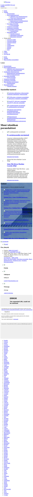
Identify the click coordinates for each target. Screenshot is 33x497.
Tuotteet (6, 12)
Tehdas (9, 44)
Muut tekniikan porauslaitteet (14, 29)
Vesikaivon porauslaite (12, 26)
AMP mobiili (14, 257)
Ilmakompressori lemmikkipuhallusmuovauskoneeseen (16, 120)
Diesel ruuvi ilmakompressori (17, 18)
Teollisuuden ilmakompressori (14, 19)
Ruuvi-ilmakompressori (13, 15)
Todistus (9, 47)
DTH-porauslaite (14, 25)
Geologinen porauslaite (13, 28)
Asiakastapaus (10, 45)
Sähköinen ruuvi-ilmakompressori (18, 16)
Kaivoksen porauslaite (12, 23)
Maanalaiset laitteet (12, 32)
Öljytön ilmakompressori (16, 22)
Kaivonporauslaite (8, 262)
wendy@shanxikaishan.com (11, 280)
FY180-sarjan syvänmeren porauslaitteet (17, 98)
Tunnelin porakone (15, 34)
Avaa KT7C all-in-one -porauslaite (16, 102)
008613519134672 (13, 250)
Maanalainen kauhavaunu (16, 35)
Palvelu (9, 48)
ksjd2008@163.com (15, 252)
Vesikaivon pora (17, 260)
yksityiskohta (15, 156)
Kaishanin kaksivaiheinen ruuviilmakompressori (13, 113)
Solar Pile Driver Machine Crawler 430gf (15, 165)
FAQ (8, 49)
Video (5, 51)
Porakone (24, 260)
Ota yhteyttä (7, 54)
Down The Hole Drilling (10, 259)
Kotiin (5, 10)
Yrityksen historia (11, 42)
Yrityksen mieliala (11, 41)
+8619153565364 (8, 293)
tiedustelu (9, 156)
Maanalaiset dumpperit (16, 36)
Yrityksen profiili (11, 39)
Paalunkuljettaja (14, 31)
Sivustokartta (7, 257)
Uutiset (5, 52)
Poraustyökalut (11, 13)
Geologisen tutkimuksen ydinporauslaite (17, 94)
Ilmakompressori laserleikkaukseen (19, 21)
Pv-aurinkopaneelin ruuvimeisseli (15, 107)
